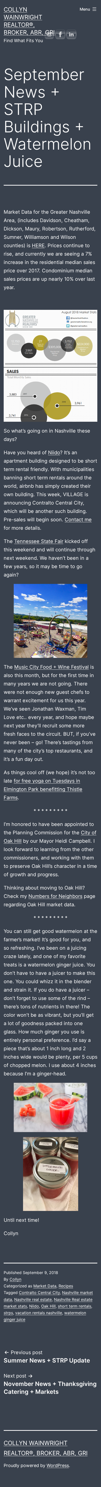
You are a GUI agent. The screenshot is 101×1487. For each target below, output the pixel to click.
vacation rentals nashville (38, 1312)
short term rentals (74, 1306)
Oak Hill (48, 1306)
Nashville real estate (33, 1299)
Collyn (15, 1279)
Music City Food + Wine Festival (51, 667)
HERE (38, 245)
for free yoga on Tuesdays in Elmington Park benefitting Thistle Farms (43, 789)
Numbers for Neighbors (55, 896)
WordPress (58, 1465)
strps (8, 1312)
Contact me (78, 520)
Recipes (66, 1285)
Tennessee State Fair (38, 541)
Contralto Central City (39, 1292)
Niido (54, 452)
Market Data (44, 1285)
